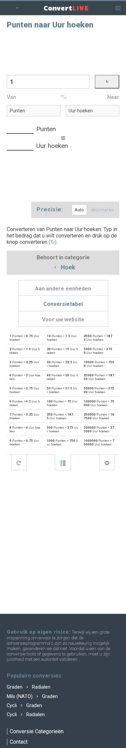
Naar (113, 97)
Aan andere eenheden (63, 288)
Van (11, 97)
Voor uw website (63, 319)
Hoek (67, 268)
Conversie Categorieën (37, 731)
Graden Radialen (28, 687)
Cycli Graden (24, 705)
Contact (19, 742)
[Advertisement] (63, 51)
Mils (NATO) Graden (32, 696)
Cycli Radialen (26, 714)
